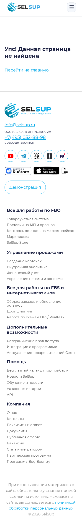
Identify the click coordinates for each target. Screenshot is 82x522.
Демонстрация (25, 187)
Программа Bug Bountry (28, 461)
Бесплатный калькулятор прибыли (38, 370)
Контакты (15, 419)
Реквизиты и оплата (25, 425)
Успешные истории (24, 388)
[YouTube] (10, 156)
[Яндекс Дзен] (49, 156)
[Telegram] (23, 156)
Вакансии (15, 443)
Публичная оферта (23, 437)
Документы (17, 431)
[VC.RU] (36, 156)
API (10, 395)
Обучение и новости (25, 382)
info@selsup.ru (20, 124)
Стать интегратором (25, 449)
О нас (12, 412)
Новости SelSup (20, 376)
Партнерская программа (29, 455)
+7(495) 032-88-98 (25, 137)
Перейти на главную (27, 70)
